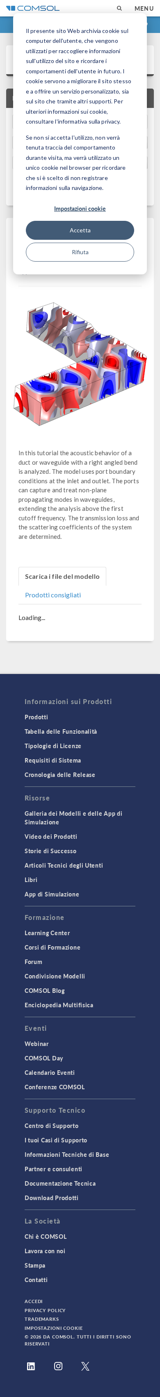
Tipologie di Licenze (53, 746)
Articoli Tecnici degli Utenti (64, 865)
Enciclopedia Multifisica (59, 1005)
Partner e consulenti (53, 1169)
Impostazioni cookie (80, 208)
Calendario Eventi (50, 1072)
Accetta (80, 230)
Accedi (34, 1301)
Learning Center (47, 933)
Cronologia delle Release (60, 774)
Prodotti (36, 717)
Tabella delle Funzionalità (61, 731)
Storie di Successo (51, 851)
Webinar (37, 1043)
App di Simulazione (52, 894)
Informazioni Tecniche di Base (67, 1154)
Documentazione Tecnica (60, 1183)
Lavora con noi (45, 1251)
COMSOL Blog (45, 990)
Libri (31, 879)
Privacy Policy (45, 1310)
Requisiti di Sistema (53, 760)
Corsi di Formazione (52, 947)
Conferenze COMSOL (55, 1087)
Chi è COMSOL (45, 1236)
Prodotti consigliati (53, 595)
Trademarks (42, 1319)
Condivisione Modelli (55, 976)
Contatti (36, 1279)
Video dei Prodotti (51, 836)
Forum (34, 961)
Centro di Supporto (52, 1125)
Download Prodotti (52, 1197)
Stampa (35, 1265)
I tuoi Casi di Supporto (56, 1140)
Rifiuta (80, 251)
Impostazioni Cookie (54, 1328)
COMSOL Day (44, 1058)
